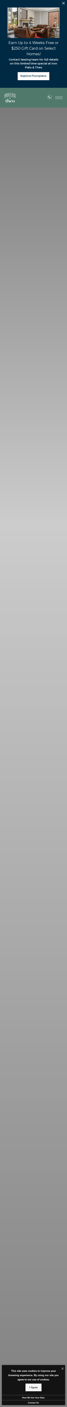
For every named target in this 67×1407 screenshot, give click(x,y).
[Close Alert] (63, 4)
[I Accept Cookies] (62, 1369)
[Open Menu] (59, 97)
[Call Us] (49, 98)
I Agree (33, 1387)
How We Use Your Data (33, 1398)
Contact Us (33, 1403)
